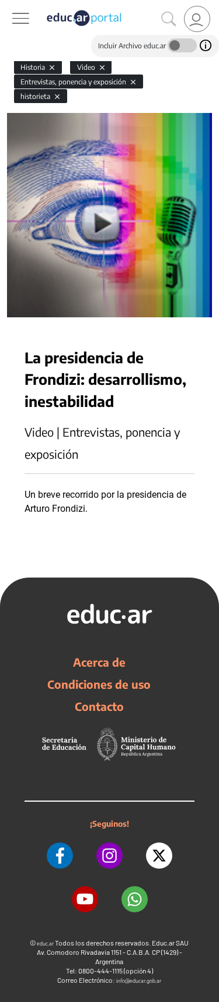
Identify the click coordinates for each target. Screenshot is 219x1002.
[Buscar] (169, 19)
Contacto (99, 706)
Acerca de (99, 662)
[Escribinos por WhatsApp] (135, 899)
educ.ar (45, 943)
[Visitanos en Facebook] (60, 855)
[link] (197, 19)
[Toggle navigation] (10, 6)
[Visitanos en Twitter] (159, 855)
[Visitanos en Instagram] (109, 855)
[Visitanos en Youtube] (85, 899)
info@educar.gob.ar (138, 981)
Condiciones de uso (99, 684)
